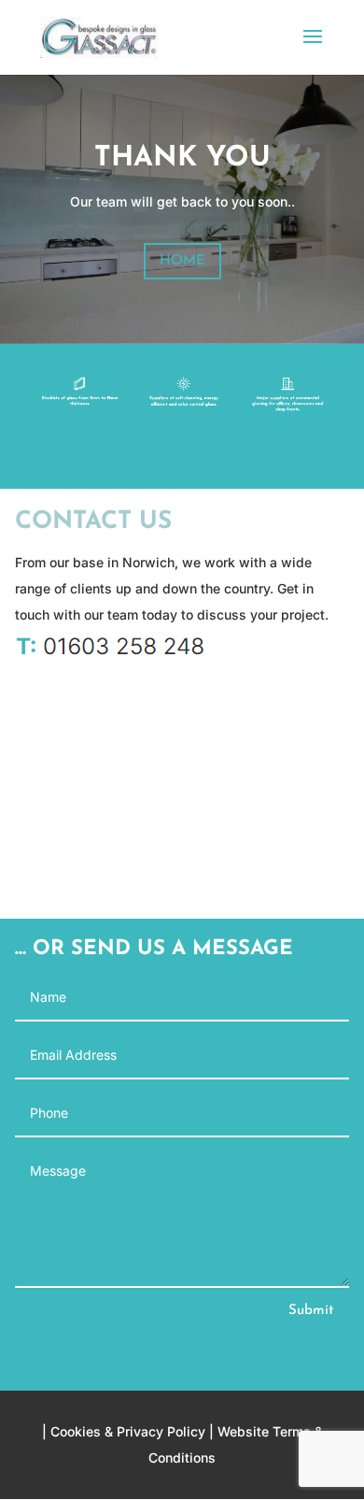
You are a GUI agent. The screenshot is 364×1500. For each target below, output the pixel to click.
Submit (310, 1311)
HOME (182, 261)
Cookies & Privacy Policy (127, 1431)
